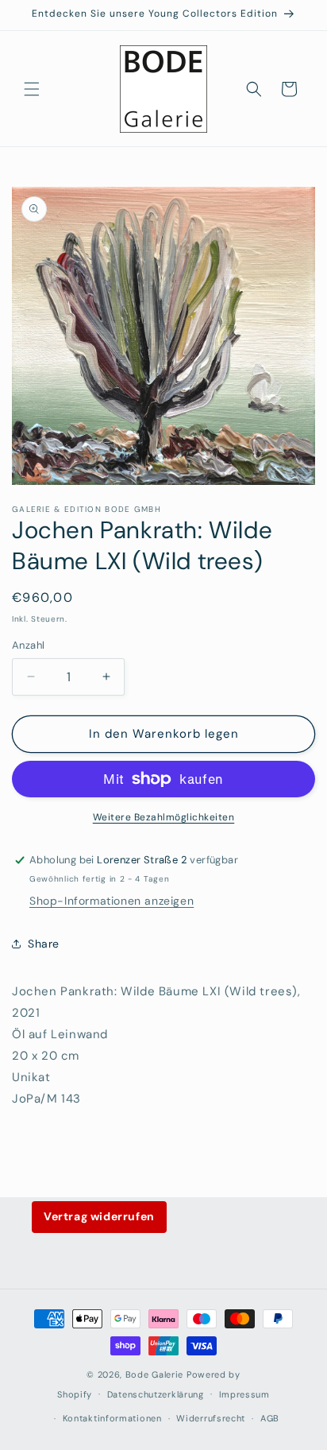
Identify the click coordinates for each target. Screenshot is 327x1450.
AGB (269, 1418)
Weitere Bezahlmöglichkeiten (164, 817)
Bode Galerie (154, 1374)
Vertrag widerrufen (99, 1216)
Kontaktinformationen (112, 1418)
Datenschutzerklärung (155, 1394)
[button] (31, 89)
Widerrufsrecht (210, 1418)
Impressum (244, 1394)
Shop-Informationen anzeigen (111, 901)
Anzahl (28, 645)
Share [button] (44, 943)
